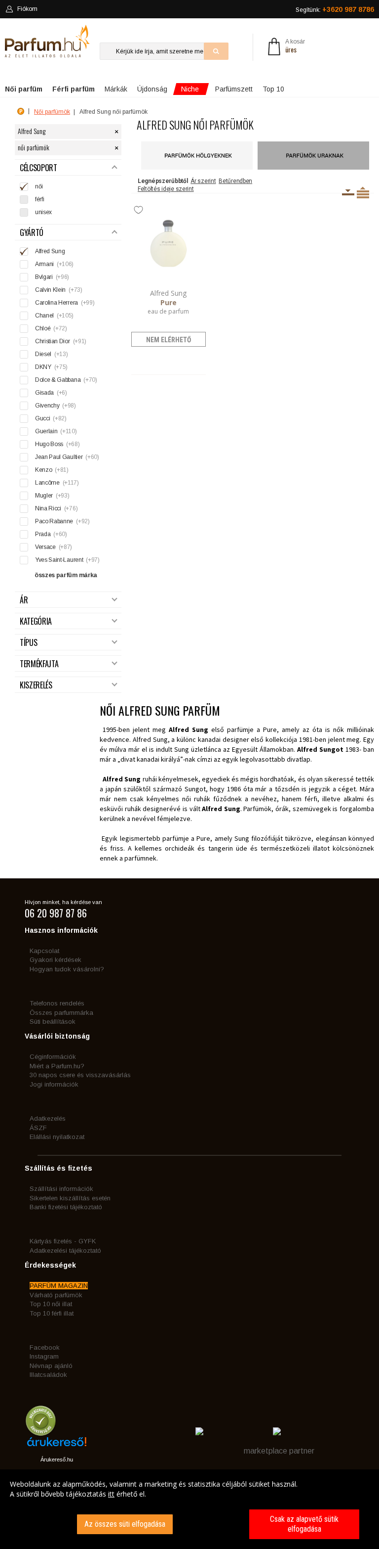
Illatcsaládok (48, 1374)
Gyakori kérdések (55, 959)
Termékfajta (39, 664)
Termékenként (363, 192)
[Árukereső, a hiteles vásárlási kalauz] (41, 1431)
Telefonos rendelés (57, 1003)
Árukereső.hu (56, 1459)
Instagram (44, 1356)
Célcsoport (38, 168)
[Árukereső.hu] (56, 1445)
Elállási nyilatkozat (57, 1136)
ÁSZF (38, 1128)
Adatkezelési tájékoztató (65, 1250)
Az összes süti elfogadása (124, 1524)
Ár (24, 600)
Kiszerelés (36, 685)
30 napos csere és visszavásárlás (80, 1075)
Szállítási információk (61, 1188)
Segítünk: (335, 9)
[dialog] (189, 1509)
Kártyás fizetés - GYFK (63, 1241)
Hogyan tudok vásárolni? (67, 969)
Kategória (36, 621)
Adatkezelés (48, 1118)
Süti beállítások (53, 1021)
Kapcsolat (44, 951)
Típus (28, 642)
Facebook (45, 1347)
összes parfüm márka (66, 575)
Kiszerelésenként (348, 192)
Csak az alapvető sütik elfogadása (304, 1524)
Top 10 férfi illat (52, 1313)
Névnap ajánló (51, 1365)
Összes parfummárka (61, 1012)
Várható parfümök (56, 1295)
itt (111, 1494)
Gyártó (31, 232)
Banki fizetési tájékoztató (66, 1207)
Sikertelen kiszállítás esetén (70, 1198)
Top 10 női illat (51, 1304)
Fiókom (27, 8)
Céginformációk (53, 1056)
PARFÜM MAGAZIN (59, 1285)
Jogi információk (54, 1084)
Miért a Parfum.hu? (57, 1066)
